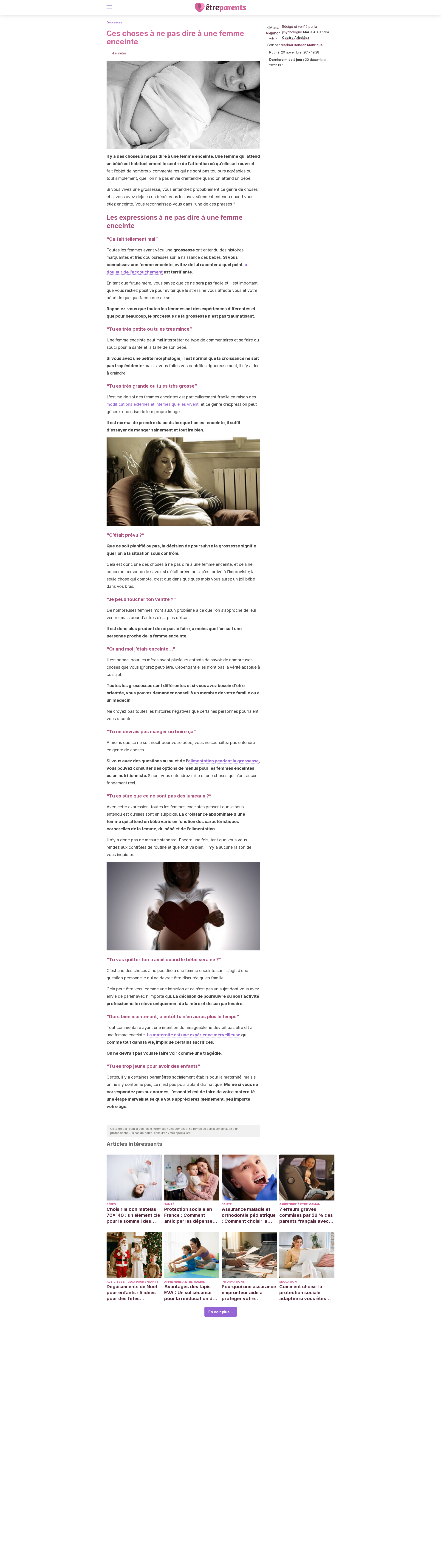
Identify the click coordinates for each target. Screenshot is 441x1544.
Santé (169, 1204)
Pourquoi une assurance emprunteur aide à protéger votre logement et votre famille (249, 1293)
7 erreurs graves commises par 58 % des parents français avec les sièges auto (306, 1215)
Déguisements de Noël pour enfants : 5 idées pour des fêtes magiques (132, 1293)
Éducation (288, 1281)
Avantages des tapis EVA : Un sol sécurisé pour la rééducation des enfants (191, 1293)
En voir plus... (220, 1312)
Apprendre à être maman (299, 1204)
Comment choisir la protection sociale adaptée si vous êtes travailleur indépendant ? (305, 1293)
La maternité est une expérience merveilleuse (193, 1034)
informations (233, 1281)
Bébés (111, 1204)
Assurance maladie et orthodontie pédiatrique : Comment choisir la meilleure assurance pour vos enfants (249, 1215)
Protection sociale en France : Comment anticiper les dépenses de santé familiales (189, 1215)
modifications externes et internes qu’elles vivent (152, 404)
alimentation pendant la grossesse (223, 760)
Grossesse (114, 22)
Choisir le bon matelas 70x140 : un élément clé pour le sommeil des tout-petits (133, 1215)
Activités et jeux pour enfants (132, 1281)
